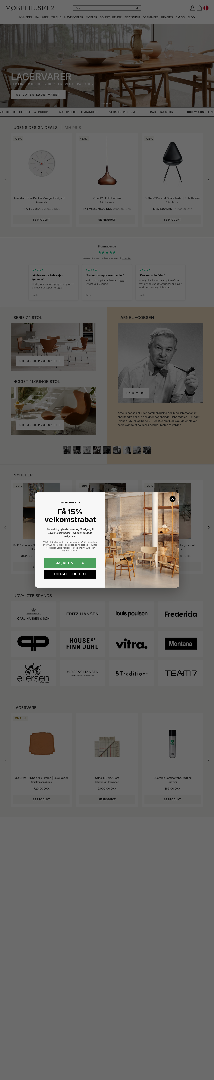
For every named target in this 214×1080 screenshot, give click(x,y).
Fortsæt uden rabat (70, 574)
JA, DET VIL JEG (70, 563)
